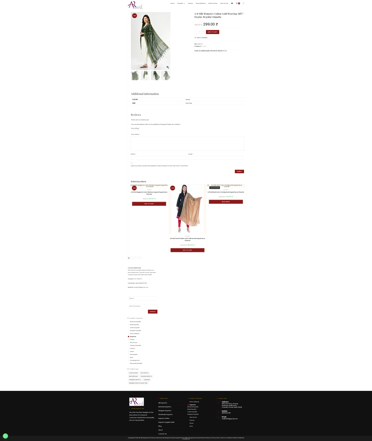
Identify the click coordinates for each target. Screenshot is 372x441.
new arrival (133, 342)
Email (191, 154)
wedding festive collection (138, 383)
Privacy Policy (216, 438)
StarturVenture (200, 438)
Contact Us (162, 434)
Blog (159, 426)
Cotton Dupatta (135, 328)
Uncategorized (135, 360)
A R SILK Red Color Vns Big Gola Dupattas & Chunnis (226, 192)
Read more (226, 202)
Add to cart (212, 32)
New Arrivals (133, 376)
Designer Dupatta (135, 330)
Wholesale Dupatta (136, 363)
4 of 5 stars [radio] (137, 130)
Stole (131, 357)
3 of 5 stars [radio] (135, 130)
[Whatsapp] (5, 436)
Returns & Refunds (238, 438)
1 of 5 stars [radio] (131, 130)
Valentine (147, 380)
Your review (135, 134)
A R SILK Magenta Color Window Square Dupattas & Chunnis (149, 193)
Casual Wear (133, 373)
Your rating (135, 128)
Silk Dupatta (133, 354)
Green (188, 99)
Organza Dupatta (135, 345)
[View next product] (242, 13)
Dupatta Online (163, 418)
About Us (208, 438)
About (160, 430)
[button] (168, 42)
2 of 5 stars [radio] (133, 130)
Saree (132, 351)
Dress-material (134, 333)
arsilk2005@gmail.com (230, 419)
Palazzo (132, 348)
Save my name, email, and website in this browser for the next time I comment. (159, 166)
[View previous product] (239, 13)
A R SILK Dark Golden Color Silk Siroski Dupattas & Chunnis (187, 239)
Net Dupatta (144, 373)
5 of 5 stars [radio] (139, 130)
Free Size (189, 103)
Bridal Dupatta (134, 325)
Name (133, 154)
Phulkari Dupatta (146, 376)
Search (152, 311)
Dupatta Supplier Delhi (166, 422)
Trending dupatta (135, 380)
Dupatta (204, 46)
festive (132, 339)
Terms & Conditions (226, 438)
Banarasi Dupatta (135, 322)
